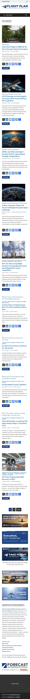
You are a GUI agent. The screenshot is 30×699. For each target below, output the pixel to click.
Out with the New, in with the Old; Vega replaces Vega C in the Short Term (15, 423)
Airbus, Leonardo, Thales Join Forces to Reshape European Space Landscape (15, 207)
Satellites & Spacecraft (8, 94)
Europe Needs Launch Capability (14, 385)
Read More (5, 68)
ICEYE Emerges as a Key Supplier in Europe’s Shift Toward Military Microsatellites (14, 98)
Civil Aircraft (10, 473)
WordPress (11, 697)
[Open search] (26, 15)
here (25, 657)
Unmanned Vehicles (7, 647)
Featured (4, 149)
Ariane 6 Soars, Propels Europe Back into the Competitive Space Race (14, 307)
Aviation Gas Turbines (8, 649)
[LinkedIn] (27, 1)
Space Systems (5, 44)
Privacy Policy (15, 683)
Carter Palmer (15, 51)
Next (18, 509)
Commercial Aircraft (19, 473)
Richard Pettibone (17, 212)
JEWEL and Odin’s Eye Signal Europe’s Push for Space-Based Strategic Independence (13, 154)
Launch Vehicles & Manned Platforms (16, 260)
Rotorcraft (10, 474)
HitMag (18, 697)
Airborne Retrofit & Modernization (11, 472)
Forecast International (14, 694)
